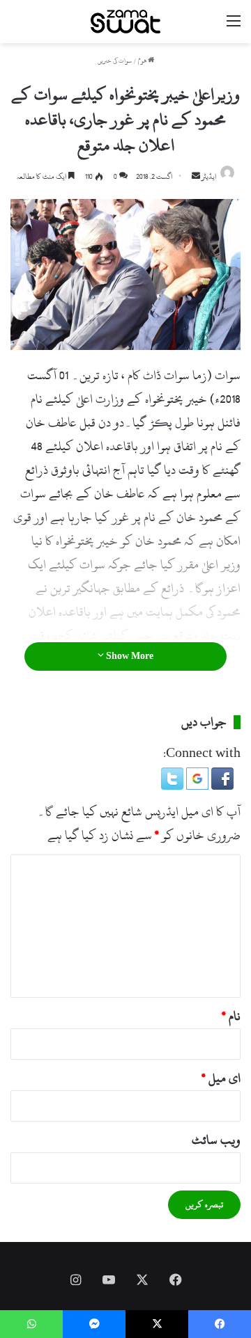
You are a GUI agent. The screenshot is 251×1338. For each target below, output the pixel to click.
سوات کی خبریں (115, 61)
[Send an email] (196, 177)
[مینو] (234, 26)
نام (231, 1016)
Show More (128, 656)
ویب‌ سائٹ (216, 1140)
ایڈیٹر (209, 177)
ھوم (143, 61)
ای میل (221, 1078)
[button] (221, 785)
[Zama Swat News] (125, 21)
